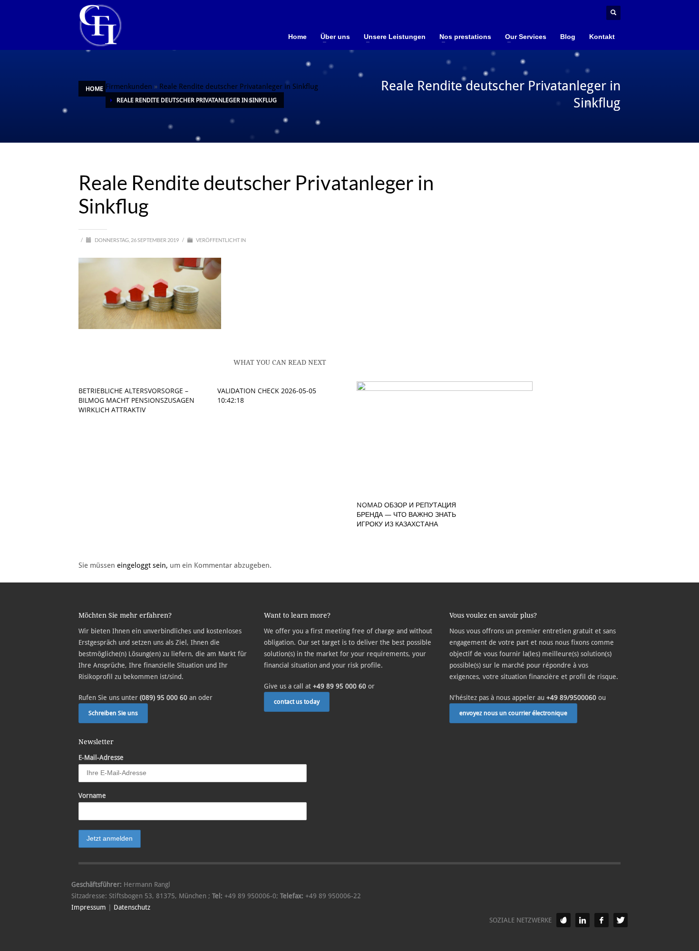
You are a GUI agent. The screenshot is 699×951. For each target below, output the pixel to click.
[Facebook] (601, 920)
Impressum (88, 907)
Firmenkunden (129, 86)
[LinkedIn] (582, 920)
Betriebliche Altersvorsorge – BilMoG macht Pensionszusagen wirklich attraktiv (136, 400)
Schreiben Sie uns (113, 713)
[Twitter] (620, 920)
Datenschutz (132, 907)
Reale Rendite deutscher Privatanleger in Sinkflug (238, 86)
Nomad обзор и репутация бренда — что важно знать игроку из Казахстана (406, 514)
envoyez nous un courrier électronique (513, 713)
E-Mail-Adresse (101, 757)
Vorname (92, 795)
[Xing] (563, 920)
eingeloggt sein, (143, 565)
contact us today (297, 701)
